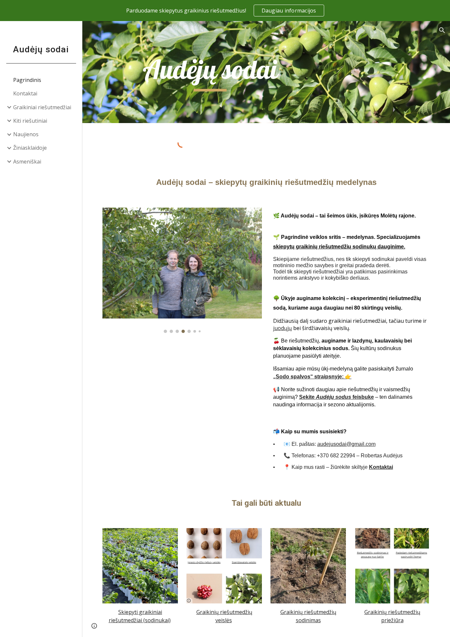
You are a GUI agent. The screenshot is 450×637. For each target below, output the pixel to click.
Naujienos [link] (26, 134)
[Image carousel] (182, 270)
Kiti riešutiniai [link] (30, 120)
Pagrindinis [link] (27, 80)
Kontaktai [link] (25, 93)
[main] (210, 72)
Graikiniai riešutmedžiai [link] (42, 107)
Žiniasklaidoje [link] (30, 147)
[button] (442, 30)
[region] (225, 10)
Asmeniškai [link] (27, 161)
